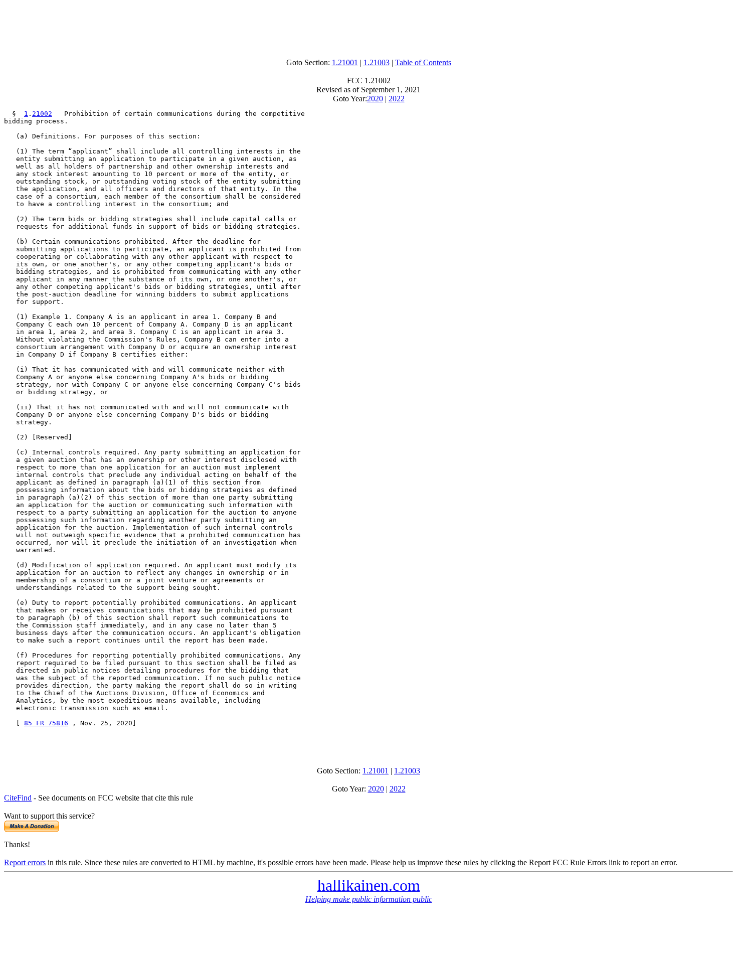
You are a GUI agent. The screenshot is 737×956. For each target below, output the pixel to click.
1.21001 (345, 62)
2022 (397, 98)
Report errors (25, 862)
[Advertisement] (368, 26)
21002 (42, 113)
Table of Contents (423, 62)
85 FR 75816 (46, 723)
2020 (375, 98)
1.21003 (376, 62)
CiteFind (18, 797)
